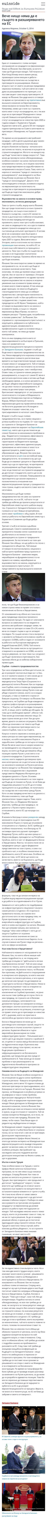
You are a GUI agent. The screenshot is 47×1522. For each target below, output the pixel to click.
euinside (11, 4)
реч (21, 455)
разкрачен (33, 817)
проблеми (18, 513)
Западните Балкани (14, 349)
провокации (7, 245)
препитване (35, 100)
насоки (5, 759)
